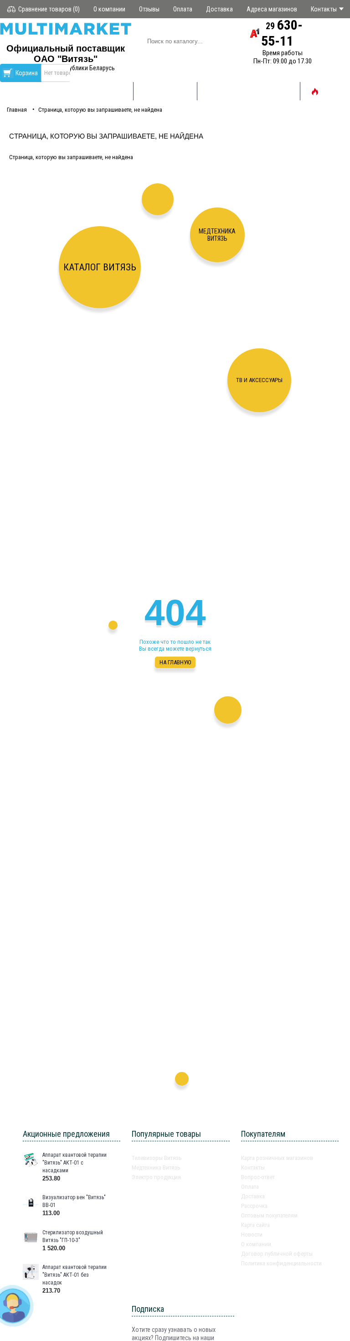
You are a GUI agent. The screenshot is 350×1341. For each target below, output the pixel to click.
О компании (256, 1244)
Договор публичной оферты (277, 1253)
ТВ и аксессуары (259, 380)
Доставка (253, 1196)
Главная (17, 109)
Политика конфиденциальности (281, 1263)
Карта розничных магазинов (277, 1158)
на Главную (175, 662)
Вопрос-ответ (258, 1177)
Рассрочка (254, 1205)
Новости (251, 1234)
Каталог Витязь (99, 267)
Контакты (253, 1167)
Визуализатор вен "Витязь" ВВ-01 (74, 1201)
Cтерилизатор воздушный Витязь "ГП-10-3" (72, 1236)
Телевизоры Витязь (157, 1158)
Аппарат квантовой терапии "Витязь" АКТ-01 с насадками (74, 1163)
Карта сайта (255, 1225)
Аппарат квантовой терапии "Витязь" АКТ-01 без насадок (74, 1275)
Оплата (250, 1186)
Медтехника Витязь (217, 235)
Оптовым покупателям (269, 1215)
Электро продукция (156, 1177)
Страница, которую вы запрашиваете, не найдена (100, 109)
